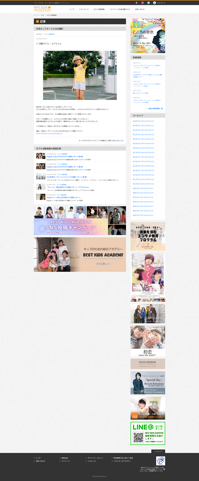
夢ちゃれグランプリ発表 (140, 93)
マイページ (66, 461)
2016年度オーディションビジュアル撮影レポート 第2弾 (67, 177)
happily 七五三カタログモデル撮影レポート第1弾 (65, 167)
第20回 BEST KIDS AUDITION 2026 (143, 139)
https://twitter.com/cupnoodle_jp (49, 133)
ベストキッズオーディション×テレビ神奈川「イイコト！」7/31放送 (146, 66)
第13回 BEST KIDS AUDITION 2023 (143, 170)
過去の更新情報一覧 (155, 108)
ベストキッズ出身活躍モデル (119, 9)
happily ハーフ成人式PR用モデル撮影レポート (64, 197)
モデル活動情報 (99, 9)
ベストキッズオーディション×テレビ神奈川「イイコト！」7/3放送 (146, 85)
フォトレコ (92, 461)
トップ (71, 9)
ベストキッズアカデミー (122, 461)
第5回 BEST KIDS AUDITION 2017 (143, 206)
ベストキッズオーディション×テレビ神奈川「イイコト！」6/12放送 (146, 101)
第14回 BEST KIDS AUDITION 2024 (143, 166)
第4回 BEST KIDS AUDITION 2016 (143, 211)
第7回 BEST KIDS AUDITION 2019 (143, 197)
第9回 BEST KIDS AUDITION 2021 (143, 188)
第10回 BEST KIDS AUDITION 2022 (143, 184)
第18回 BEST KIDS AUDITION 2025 (143, 148)
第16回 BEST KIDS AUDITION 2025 (143, 157)
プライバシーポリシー (96, 458)
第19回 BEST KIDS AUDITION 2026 (143, 143)
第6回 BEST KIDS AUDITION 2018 (143, 202)
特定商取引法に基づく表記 (123, 458)
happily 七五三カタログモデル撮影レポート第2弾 (65, 156)
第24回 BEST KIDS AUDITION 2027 (143, 121)
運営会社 (65, 458)
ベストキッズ (84, 9)
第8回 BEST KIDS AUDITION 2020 (143, 193)
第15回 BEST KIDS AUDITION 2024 (143, 161)
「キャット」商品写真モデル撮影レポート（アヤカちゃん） (68, 187)
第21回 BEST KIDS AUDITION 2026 (143, 134)
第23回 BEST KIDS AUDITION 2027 (143, 125)
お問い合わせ (140, 9)
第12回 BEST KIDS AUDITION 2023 (143, 175)
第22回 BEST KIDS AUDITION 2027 (143, 130)
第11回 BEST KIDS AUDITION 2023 (143, 179)
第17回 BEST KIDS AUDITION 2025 (143, 152)
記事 (42, 15)
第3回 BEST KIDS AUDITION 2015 (143, 215)
